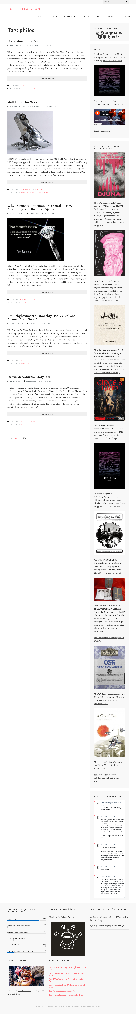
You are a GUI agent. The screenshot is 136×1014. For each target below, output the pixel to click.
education (23, 192)
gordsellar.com (24, 8)
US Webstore (111, 637)
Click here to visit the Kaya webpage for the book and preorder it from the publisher (107, 297)
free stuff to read (24, 990)
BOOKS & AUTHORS (26, 189)
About (126, 17)
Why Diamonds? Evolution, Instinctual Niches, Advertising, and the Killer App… (39, 207)
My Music (111, 17)
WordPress (96, 1006)
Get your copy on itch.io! (110, 572)
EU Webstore (99, 637)
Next (24, 438)
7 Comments (46, 381)
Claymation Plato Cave (23, 41)
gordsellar (33, 45)
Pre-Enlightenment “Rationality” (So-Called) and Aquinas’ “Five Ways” (41, 317)
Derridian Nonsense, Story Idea (28, 377)
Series (84, 17)
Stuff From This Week (22, 102)
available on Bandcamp (112, 60)
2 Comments (48, 45)
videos (22, 89)
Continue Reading (47, 78)
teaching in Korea (39, 189)
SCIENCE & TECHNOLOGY (29, 299)
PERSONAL (24, 85)
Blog (54, 17)
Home (40, 17)
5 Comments (49, 213)
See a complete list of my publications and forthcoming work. (107, 777)
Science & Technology (27, 302)
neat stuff (32, 89)
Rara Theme (80, 1006)
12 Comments (49, 323)
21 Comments (51, 106)
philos (27, 89)
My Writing (69, 17)
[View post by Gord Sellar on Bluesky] (109, 868)
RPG (97, 17)
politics (46, 192)
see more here (106, 130)
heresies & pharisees (37, 192)
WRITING (31, 421)
